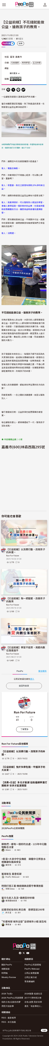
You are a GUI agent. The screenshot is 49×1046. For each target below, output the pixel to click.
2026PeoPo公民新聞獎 (13, 828)
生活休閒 (37, 63)
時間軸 (5, 972)
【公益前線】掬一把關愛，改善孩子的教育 (25, 600)
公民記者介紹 (30, 977)
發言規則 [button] (42, 671)
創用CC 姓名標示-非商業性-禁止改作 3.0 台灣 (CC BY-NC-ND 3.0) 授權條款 (16, 79)
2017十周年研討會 (32, 997)
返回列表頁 (24, 686)
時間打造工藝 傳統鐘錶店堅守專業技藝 (22, 885)
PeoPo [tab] (20, 671)
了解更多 (24, 729)
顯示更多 (14, 73)
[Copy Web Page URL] (23, 90)
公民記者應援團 (31, 972)
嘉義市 (18, 57)
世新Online (10, 889)
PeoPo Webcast (12, 877)
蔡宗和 (8, 865)
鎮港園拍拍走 (11, 901)
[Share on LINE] (18, 90)
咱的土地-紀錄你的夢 (11, 1001)
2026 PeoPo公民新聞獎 (12, 997)
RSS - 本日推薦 (9, 1021)
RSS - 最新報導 (9, 1017)
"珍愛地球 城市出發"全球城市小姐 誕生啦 (24, 921)
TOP (44, 1030)
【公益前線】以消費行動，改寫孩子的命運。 (25, 551)
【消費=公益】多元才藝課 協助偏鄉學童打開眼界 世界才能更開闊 (24, 784)
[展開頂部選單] (44, 4)
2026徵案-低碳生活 (33, 993)
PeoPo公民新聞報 (32, 964)
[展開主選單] (4, 4)
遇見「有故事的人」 (33, 1006)
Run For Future (12, 556)
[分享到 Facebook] (8, 90)
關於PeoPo (7, 964)
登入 (32, 678)
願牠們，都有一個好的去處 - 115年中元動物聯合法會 (24, 845)
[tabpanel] (24, 679)
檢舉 (20, 43)
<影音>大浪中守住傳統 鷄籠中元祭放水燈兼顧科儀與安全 (24, 860)
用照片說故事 (8, 1006)
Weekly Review (9, 977)
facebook (20, 953)
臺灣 (12, 57)
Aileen (8, 850)
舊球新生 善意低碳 (11, 873)
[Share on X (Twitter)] (13, 90)
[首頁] (24, 4)
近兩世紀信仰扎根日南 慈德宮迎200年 (23, 909)
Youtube (28, 953)
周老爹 (8, 924)
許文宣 (8, 913)
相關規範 (6, 968)
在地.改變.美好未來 (33, 1001)
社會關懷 (15, 63)
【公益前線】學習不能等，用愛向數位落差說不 (25, 649)
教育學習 (26, 63)
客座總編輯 (29, 981)
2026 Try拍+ (7, 993)
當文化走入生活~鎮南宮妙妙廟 (18, 897)
